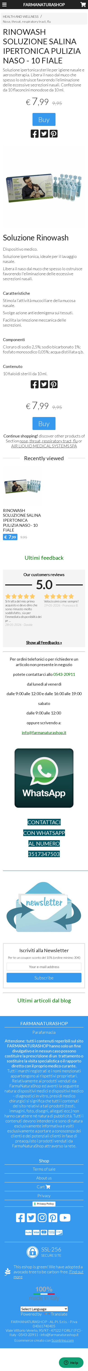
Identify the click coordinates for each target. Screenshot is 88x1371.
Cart (41, 1186)
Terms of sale (44, 1168)
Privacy (44, 1195)
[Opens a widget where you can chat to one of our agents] (71, 1363)
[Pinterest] (53, 1219)
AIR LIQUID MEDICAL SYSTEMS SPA (44, 445)
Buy (44, 119)
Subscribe (44, 977)
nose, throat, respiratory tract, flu (49, 440)
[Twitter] (31, 1219)
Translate (59, 1313)
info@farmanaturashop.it (60, 1334)
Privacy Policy (45, 1203)
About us (44, 1177)
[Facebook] (20, 1219)
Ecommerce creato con (44, 1340)
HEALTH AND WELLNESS (21, 16)
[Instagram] (42, 1219)
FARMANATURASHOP (44, 4)
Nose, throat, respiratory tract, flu (27, 21)
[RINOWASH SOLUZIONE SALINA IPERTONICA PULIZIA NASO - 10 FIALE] (44, 187)
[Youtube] (65, 1219)
